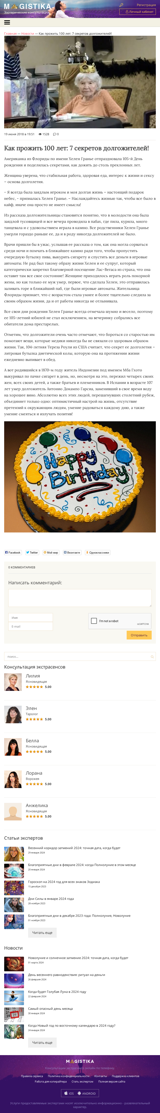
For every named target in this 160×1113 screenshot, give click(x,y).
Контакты (100, 1076)
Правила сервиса (32, 1076)
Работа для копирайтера (51, 1081)
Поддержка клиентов (125, 1076)
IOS (71, 1093)
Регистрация (146, 5)
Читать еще (42, 932)
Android (88, 1093)
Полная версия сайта (111, 1081)
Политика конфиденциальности (68, 1076)
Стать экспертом (82, 1081)
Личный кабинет (141, 12)
